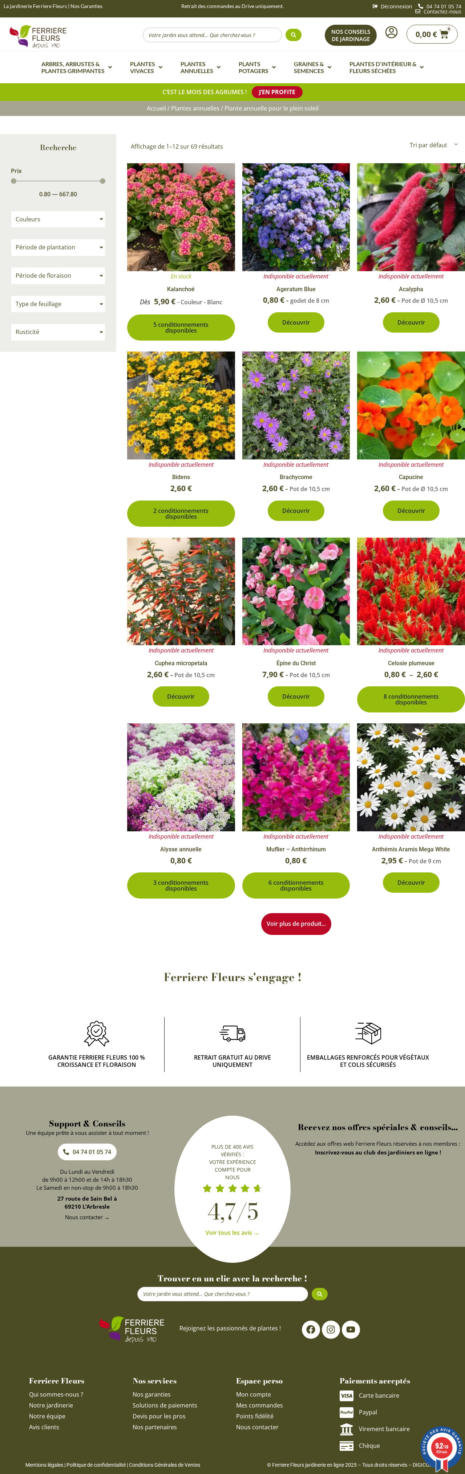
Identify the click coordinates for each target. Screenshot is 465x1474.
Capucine (411, 477)
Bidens (181, 477)
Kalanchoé (181, 289)
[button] (296, 924)
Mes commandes (259, 1405)
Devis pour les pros (159, 1416)
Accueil (156, 108)
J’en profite (277, 92)
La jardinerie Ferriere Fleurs (35, 6)
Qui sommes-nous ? (57, 1394)
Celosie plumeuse (411, 663)
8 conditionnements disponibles (411, 699)
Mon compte (253, 1394)
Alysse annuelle (181, 849)
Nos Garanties (86, 6)
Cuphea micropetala (181, 663)
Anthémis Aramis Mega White (411, 849)
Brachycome (296, 477)
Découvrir (296, 322)
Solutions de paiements (165, 1405)
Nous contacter (257, 1427)
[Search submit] (294, 35)
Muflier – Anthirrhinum (296, 849)
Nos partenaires (155, 1427)
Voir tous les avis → (232, 1233)
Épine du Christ (296, 663)
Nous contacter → (87, 1217)
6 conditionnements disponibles (296, 885)
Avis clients (44, 1427)
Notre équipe (47, 1416)
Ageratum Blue (296, 289)
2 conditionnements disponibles (181, 514)
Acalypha (411, 289)
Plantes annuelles (195, 108)
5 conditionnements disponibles (181, 327)
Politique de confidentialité (96, 1465)
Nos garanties (152, 1394)
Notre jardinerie (51, 1405)
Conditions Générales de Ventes (164, 1465)
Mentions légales (44, 1465)
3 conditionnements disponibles (181, 885)
